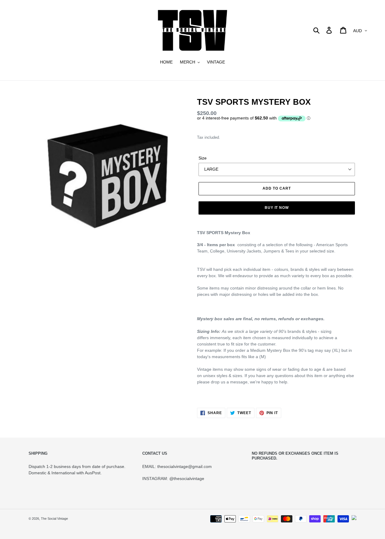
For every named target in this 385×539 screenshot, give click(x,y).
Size (203, 158)
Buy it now (277, 208)
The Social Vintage (54, 518)
